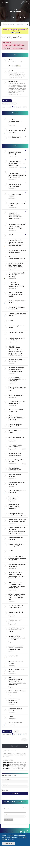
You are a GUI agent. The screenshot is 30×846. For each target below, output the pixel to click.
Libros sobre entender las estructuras (16, 360)
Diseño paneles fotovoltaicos (13, 498)
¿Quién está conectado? (9, 751)
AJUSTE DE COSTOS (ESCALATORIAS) (15, 446)
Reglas (10, 234)
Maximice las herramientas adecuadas (16, 257)
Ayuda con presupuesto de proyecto (17, 314)
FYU (18, 66)
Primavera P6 (13, 656)
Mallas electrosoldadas (16, 395)
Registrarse (13, 775)
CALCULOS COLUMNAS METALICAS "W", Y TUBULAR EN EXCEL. (16, 265)
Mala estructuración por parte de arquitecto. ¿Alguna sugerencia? (16, 369)
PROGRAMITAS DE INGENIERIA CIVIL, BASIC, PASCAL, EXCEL (17, 163)
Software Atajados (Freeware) (14, 153)
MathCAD (11, 59)
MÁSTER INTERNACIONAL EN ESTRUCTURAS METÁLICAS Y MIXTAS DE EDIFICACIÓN (17, 681)
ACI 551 (10, 716)
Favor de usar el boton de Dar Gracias (16, 131)
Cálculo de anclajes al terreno (15, 613)
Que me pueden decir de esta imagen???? (16, 545)
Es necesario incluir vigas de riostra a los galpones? (17, 520)
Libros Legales (13, 81)
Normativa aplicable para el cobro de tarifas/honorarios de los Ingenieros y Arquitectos (17, 530)
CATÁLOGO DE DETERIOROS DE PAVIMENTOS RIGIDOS (16, 284)
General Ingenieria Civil (12, 37)
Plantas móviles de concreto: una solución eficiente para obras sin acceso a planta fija (16, 243)
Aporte (10, 320)
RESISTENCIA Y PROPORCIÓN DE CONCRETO (13, 506)
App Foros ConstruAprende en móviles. (14, 121)
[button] (10, 107)
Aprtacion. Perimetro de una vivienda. (16, 308)
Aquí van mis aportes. (15, 332)
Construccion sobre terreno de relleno (14, 454)
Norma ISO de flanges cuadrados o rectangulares (17, 514)
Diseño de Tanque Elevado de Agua (17, 460)
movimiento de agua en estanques (16, 438)
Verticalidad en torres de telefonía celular (16, 339)
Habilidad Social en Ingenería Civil (15, 425)
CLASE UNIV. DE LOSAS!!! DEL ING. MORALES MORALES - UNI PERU (16, 226)
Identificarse (5, 775)
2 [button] (14, 107)
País (5, 814)
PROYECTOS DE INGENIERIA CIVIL (14, 469)
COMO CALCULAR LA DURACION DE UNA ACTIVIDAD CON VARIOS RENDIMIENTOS (16, 585)
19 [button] (23, 107)
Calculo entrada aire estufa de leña (17, 301)
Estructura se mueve (15, 723)
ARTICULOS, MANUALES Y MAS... (16, 204)
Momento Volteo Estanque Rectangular (17, 692)
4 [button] (18, 107)
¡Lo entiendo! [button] (8, 843)
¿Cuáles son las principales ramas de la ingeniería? (16, 417)
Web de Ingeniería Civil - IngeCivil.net (16, 491)
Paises (10, 71)
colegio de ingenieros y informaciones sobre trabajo (16, 629)
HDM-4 (10, 550)
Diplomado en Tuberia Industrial (15, 538)
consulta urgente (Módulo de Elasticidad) (17, 565)
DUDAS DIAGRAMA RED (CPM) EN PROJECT (16, 606)
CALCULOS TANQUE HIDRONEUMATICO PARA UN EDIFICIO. (17, 379)
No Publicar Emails (14, 137)
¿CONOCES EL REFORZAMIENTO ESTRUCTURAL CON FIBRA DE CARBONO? (15, 215)
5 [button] (20, 107)
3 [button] (16, 107)
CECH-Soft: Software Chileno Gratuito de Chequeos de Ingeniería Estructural (16, 575)
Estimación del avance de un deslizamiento (17, 251)
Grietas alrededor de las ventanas (16, 670)
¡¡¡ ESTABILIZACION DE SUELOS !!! (15, 195)
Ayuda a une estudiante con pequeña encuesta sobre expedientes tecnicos (16, 648)
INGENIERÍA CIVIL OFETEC (14, 431)
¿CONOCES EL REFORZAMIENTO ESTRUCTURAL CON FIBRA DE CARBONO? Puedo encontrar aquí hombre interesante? (15, 350)
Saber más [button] (11, 839)
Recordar (5, 790)
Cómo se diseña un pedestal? (14, 475)
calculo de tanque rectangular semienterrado (14, 700)
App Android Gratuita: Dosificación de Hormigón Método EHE (17, 558)
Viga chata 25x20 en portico (15, 621)
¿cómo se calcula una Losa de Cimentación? (17, 402)
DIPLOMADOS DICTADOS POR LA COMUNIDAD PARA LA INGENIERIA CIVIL (16, 596)
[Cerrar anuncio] (27, 28)
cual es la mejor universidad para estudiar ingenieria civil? (17, 175)
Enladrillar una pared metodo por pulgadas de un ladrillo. (17, 294)
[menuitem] (6, 2)
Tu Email (6, 809)
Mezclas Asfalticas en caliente (15, 662)
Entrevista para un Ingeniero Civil (14, 185)
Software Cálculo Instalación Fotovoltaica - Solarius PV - (17, 638)
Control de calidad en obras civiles (15, 410)
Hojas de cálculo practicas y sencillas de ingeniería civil (17, 389)
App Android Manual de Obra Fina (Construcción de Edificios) (17, 274)
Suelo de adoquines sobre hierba (16, 327)
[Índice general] (15, 10)
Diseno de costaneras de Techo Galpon (16, 483)
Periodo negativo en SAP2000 (15, 709)
